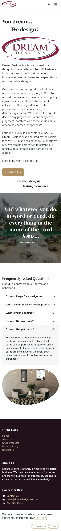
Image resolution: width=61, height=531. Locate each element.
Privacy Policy (10, 446)
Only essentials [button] (39, 526)
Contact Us (13, 172)
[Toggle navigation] (56, 4)
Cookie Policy (40, 518)
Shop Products (10, 442)
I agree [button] (53, 526)
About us (7, 439)
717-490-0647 (15, 502)
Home (5, 435)
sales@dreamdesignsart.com (22, 499)
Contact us (8, 449)
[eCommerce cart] (49, 4)
